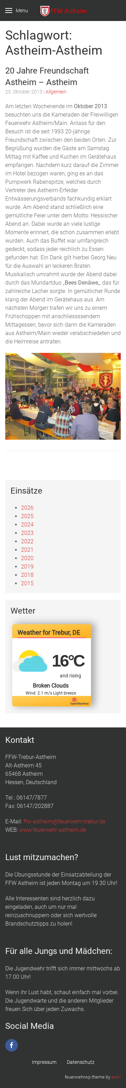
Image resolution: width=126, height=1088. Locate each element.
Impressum (44, 1062)
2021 (27, 549)
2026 (27, 507)
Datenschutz (80, 1062)
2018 (27, 575)
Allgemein (56, 92)
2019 (27, 566)
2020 (27, 558)
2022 (27, 541)
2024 (27, 524)
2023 (27, 533)
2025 (27, 516)
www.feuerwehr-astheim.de (52, 830)
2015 (27, 583)
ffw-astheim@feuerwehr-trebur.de (64, 821)
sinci (116, 1077)
